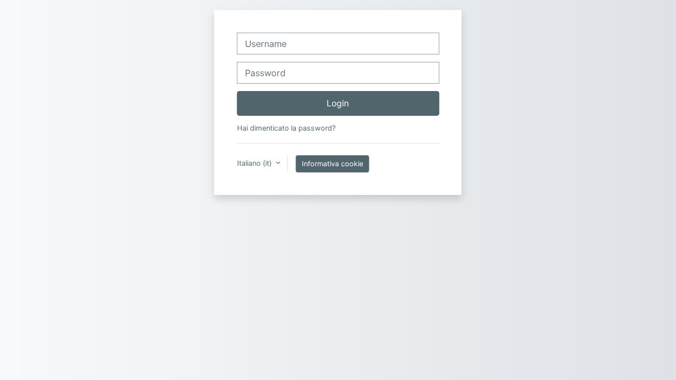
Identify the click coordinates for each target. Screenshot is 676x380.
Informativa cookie (332, 163)
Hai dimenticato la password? (286, 128)
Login (338, 103)
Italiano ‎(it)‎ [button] (255, 163)
